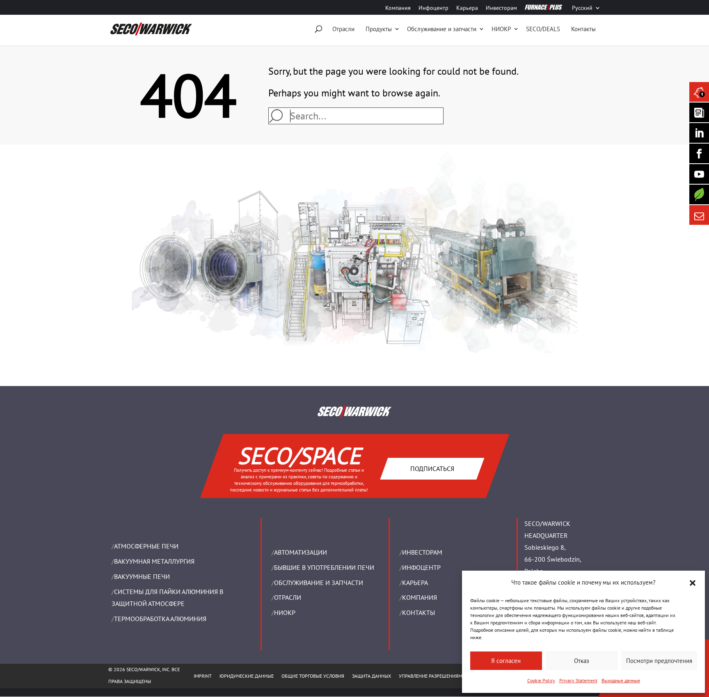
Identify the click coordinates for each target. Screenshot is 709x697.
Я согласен (506, 661)
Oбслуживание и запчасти (441, 29)
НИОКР (501, 29)
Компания (398, 8)
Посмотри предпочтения (659, 661)
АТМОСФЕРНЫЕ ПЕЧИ (146, 546)
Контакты (583, 29)
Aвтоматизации (300, 552)
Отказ (581, 661)
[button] (692, 583)
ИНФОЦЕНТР (421, 567)
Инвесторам (501, 8)
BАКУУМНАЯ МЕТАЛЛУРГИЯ (154, 561)
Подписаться (432, 468)
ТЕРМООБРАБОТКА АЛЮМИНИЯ (160, 619)
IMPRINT (203, 676)
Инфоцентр (433, 8)
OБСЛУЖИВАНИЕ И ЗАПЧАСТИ (318, 582)
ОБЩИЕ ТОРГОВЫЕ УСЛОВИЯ (312, 676)
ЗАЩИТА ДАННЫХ (371, 676)
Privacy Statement (578, 680)
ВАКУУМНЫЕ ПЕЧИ (142, 576)
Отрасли (343, 29)
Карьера (467, 8)
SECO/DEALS (543, 29)
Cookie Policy (541, 680)
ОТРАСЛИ (287, 597)
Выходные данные (621, 680)
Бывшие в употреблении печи (324, 567)
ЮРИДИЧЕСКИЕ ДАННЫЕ (247, 676)
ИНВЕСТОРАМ (422, 552)
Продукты (379, 29)
